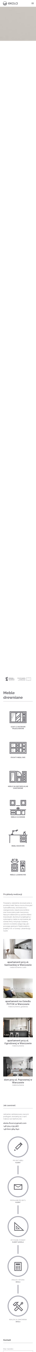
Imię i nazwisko (8, 1349)
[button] (2, 345)
